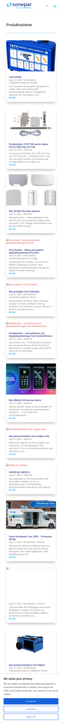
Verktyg (33, 82)
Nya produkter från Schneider (24, 291)
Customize (31, 709)
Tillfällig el (35, 670)
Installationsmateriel (19, 82)
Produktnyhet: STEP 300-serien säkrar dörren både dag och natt (28, 145)
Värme (33, 297)
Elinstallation (30, 80)
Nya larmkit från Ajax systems (24, 211)
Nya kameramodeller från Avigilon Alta (29, 436)
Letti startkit (15, 77)
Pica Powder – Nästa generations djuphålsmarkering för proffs (26, 251)
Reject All (31, 716)
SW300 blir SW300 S (19, 472)
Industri (41, 542)
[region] (31, 698)
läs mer (12, 97)
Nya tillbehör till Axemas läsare (25, 400)
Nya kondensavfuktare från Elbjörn (27, 665)
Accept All (31, 701)
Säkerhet (28, 149)
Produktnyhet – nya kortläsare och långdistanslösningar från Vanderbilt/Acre (30, 334)
